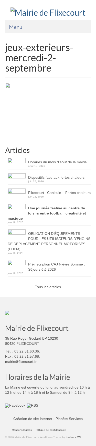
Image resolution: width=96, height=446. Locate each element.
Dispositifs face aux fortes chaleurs (56, 177)
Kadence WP (73, 437)
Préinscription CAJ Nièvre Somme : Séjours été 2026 (56, 266)
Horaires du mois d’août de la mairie (57, 162)
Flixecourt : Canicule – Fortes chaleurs (59, 193)
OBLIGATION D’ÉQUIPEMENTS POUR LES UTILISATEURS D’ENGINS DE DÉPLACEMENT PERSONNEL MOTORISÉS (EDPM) (49, 241)
